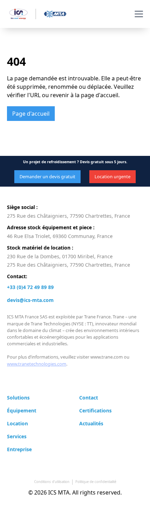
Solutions (18, 397)
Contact (88, 397)
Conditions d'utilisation (51, 482)
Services (17, 436)
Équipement (21, 410)
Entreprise (19, 449)
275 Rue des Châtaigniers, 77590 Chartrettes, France (68, 215)
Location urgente (112, 176)
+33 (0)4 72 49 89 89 (30, 287)
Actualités (91, 423)
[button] (137, 14)
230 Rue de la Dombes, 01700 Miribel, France (60, 256)
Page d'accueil (31, 113)
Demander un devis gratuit (47, 176)
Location (17, 423)
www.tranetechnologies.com (36, 364)
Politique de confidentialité (95, 482)
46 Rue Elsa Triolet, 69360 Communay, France (60, 236)
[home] (36, 14)
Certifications (95, 410)
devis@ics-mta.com (30, 300)
